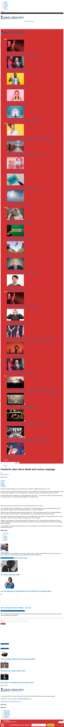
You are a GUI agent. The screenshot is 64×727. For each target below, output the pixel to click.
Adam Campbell (5, 474)
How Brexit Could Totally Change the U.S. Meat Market (25, 155)
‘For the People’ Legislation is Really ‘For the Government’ (26, 424)
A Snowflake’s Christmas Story (17, 288)
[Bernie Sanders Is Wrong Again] (15, 320)
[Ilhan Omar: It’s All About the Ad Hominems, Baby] (4, 679)
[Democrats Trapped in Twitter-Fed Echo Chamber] (15, 117)
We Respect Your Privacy (10, 721)
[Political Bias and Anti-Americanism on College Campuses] (15, 185)
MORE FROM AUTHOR (20, 558)
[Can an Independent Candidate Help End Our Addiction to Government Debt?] (9, 588)
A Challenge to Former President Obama (20, 239)
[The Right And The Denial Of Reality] (15, 219)
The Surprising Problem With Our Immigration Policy (18, 659)
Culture (5, 3)
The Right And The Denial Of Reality (19, 222)
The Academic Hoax (13, 457)
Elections (6, 6)
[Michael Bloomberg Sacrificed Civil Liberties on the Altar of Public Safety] (15, 336)
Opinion (6, 4)
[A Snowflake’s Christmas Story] (15, 285)
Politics (5, 2)
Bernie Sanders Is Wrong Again (17, 323)
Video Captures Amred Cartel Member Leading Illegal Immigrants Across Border (33, 391)
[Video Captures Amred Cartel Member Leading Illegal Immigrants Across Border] (15, 387)
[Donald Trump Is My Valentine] (15, 100)
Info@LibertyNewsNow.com (13, 701)
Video (5, 7)
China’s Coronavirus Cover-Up (17, 171)
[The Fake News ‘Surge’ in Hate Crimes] (4, 667)
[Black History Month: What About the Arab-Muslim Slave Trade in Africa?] (15, 135)
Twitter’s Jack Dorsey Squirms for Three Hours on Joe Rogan (27, 440)
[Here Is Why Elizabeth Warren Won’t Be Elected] (15, 269)
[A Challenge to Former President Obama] (15, 236)
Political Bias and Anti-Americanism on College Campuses (25, 188)
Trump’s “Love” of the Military (17, 255)
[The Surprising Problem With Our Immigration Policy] (4, 656)
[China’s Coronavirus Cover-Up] (15, 168)
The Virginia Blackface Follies (10, 574)
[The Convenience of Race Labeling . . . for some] (9, 604)
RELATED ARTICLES (7, 558)
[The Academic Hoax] (17, 454)
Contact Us (6, 723)
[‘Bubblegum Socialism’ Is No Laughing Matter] (17, 404)
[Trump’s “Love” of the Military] (15, 252)
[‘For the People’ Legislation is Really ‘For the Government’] (17, 421)
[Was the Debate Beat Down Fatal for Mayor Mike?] (15, 51)
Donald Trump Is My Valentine (17, 103)
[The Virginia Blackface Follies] (9, 571)
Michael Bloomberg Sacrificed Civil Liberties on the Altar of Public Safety (30, 339)
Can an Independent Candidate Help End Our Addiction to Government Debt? (26, 591)
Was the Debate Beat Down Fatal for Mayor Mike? (23, 54)
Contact (6, 9)
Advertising (7, 720)
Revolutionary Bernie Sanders (16, 356)
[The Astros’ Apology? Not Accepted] (15, 201)
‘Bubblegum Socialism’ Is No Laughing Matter (22, 407)
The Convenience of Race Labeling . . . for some (16, 607)
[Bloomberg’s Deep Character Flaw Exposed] (15, 67)
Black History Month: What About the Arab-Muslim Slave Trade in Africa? (31, 138)
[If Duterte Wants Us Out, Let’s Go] (15, 84)
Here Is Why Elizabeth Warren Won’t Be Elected (22, 272)
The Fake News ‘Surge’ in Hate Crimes (13, 671)
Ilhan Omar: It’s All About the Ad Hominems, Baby (17, 682)
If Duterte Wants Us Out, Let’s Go (18, 87)
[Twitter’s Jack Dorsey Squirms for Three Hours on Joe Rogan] (17, 437)
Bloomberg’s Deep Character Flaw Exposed (21, 70)
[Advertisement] (19, 25)
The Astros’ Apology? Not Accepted (18, 204)
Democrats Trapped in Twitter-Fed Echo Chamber (23, 120)
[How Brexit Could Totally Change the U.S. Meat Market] (15, 151)
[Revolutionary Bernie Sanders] (15, 353)
